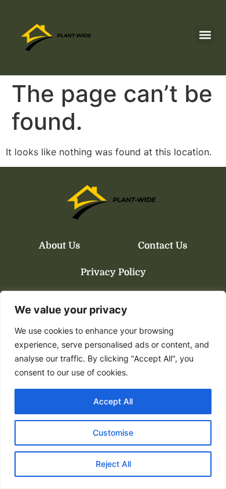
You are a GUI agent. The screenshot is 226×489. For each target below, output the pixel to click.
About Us (59, 245)
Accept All (113, 401)
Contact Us (162, 245)
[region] (113, 390)
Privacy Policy (113, 272)
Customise (113, 432)
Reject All (113, 464)
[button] (204, 34)
